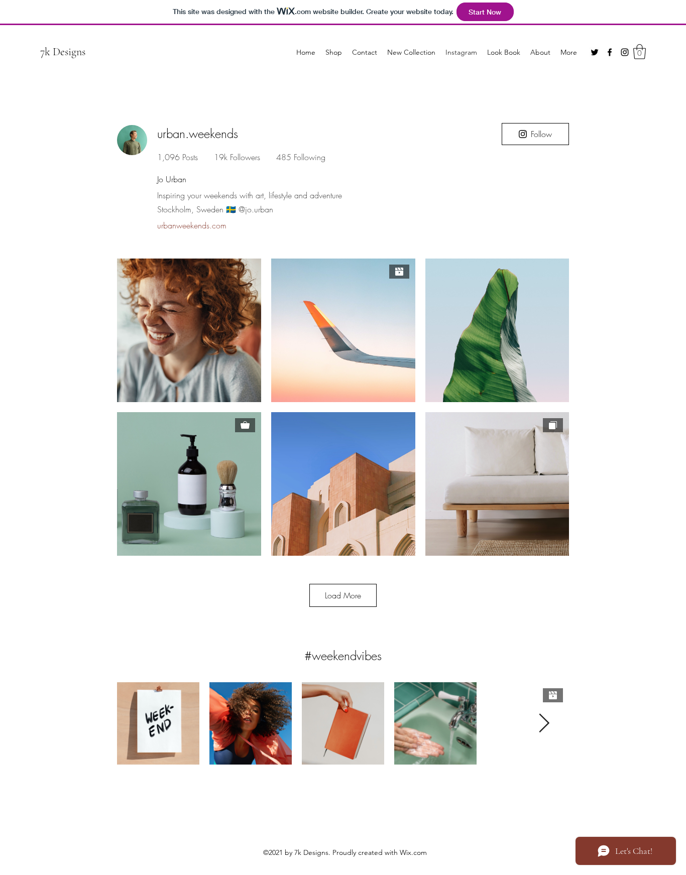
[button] (639, 51)
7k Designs (62, 51)
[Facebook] (610, 52)
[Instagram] (625, 52)
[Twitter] (595, 52)
